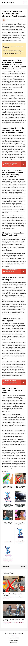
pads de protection (15, 596)
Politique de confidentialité (13, 638)
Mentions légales (13, 642)
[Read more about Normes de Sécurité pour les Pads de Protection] (14, 609)
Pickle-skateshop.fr (8, 2)
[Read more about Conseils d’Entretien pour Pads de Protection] (14, 584)
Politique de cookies (13, 640)
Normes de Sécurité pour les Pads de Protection (14, 620)
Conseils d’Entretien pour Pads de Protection (13, 594)
